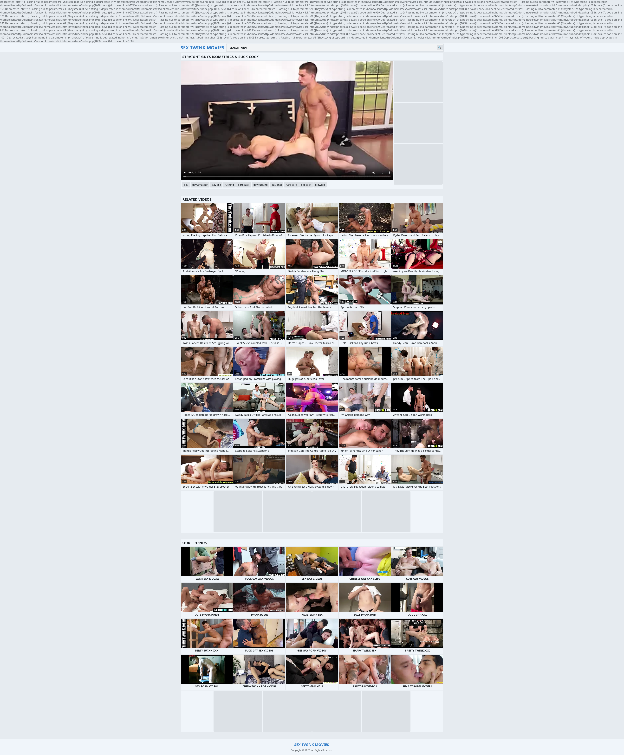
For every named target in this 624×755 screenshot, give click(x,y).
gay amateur (200, 185)
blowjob (320, 185)
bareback (243, 185)
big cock (306, 185)
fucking (229, 185)
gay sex (216, 185)
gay (186, 185)
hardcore (291, 185)
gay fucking (260, 185)
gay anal (277, 185)
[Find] (440, 47)
